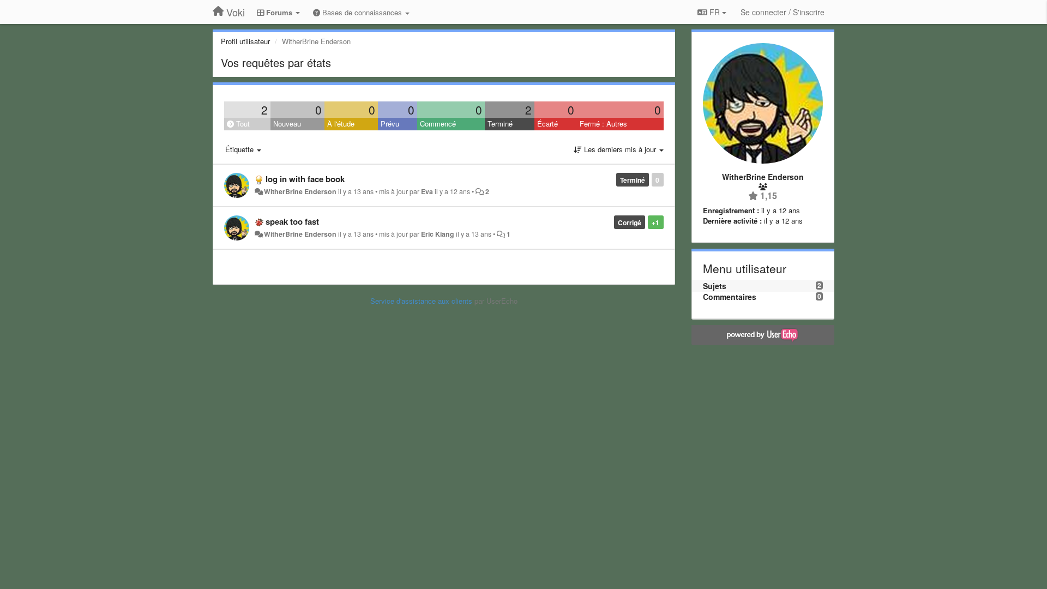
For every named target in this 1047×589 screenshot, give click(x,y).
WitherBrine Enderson (300, 191)
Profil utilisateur (245, 41)
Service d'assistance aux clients (421, 301)
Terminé (500, 123)
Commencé (438, 123)
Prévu (390, 123)
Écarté (547, 123)
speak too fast (292, 221)
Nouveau (287, 123)
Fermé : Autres (603, 123)
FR (714, 12)
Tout (242, 123)
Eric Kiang (437, 234)
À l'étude (340, 123)
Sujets (714, 285)
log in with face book (305, 179)
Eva (427, 191)
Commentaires (729, 296)
